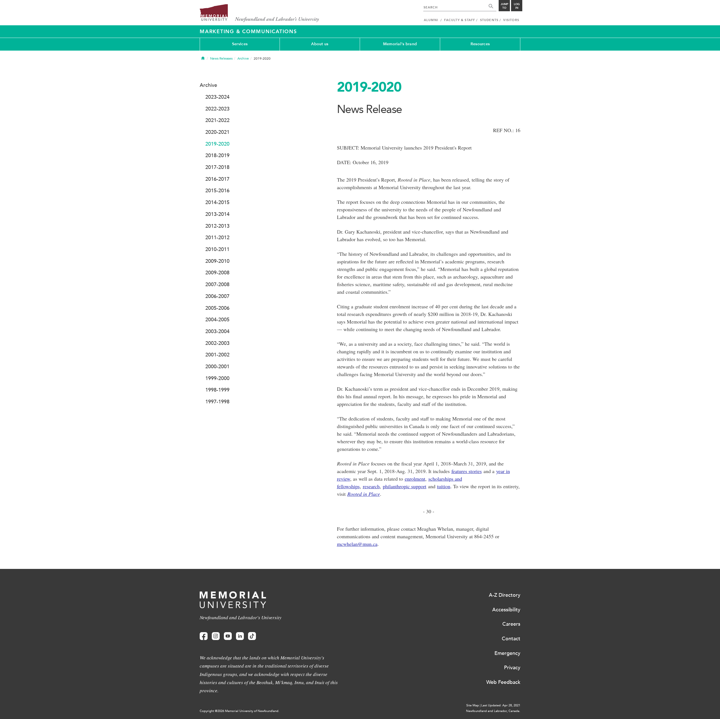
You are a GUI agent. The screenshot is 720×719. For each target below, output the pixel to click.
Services (240, 44)
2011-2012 (217, 237)
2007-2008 (217, 284)
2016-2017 (217, 179)
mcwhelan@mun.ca (357, 544)
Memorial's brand (400, 44)
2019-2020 (217, 144)
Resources (480, 44)
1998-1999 (217, 390)
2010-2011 (217, 249)
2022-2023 (217, 109)
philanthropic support (404, 486)
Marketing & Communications (248, 31)
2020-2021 (217, 132)
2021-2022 (217, 120)
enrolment (415, 478)
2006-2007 (217, 296)
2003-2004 (217, 331)
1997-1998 (217, 402)
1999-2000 (217, 378)
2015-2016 (217, 190)
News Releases (221, 58)
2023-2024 (217, 97)
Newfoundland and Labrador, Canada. (493, 711)
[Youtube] (228, 636)
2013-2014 (217, 214)
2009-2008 (217, 273)
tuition (443, 486)
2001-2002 (217, 355)
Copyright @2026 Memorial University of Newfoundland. (239, 711)
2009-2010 (217, 261)
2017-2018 (217, 167)
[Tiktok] (252, 636)
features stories (466, 471)
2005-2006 (217, 308)
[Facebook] (204, 636)
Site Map (472, 705)
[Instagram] (216, 636)
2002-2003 (217, 343)
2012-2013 (217, 226)
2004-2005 (217, 319)
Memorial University (259, 13)
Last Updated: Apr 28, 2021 (500, 705)
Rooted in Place (363, 493)
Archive (243, 58)
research (371, 486)
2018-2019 (217, 155)
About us (319, 44)
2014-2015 (217, 202)
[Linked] (240, 636)
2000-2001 (217, 366)
